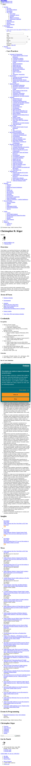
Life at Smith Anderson (12, 214)
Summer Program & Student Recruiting (16, 215)
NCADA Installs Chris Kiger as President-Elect (15, 633)
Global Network (10, 21)
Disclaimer (6, 757)
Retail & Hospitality (11, 198)
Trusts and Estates (17, 124)
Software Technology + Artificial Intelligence (17, 199)
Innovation (9, 20)
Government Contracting (18, 156)
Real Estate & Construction (13, 196)
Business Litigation (17, 100)
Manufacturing (10, 192)
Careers (5, 211)
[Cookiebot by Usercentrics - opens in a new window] (22, 366)
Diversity (12, 16)
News (8, 204)
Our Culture (9, 12)
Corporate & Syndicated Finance (20, 77)
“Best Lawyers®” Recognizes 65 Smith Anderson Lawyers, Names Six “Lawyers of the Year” (15, 666)
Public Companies (17, 71)
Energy (8, 188)
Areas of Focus (6, 295)
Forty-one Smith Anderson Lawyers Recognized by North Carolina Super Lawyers (16, 693)
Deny (15, 399)
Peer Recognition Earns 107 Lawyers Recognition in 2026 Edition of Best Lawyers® (16, 565)
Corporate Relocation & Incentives (21, 147)
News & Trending (8, 200)
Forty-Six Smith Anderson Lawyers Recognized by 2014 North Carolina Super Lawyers (16, 687)
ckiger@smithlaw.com (9, 242)
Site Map (6, 756)
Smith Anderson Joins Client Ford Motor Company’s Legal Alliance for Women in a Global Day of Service (16, 656)
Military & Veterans (14, 17)
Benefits (9, 218)
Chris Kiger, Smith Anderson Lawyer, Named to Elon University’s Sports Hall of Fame (16, 706)
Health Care (9, 190)
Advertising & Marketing (19, 85)
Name (8, 33)
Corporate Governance (18, 59)
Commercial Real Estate (18, 133)
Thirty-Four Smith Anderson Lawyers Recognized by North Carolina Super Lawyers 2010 (16, 702)
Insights (4, 516)
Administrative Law (17, 98)
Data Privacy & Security (18, 86)
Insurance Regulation (18, 67)
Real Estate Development (16, 132)
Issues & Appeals (17, 109)
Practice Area (10, 38)
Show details (22, 390)
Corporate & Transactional (16, 54)
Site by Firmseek (8, 761)
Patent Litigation (16, 92)
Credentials (5, 318)
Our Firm (6, 7)
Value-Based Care (17, 170)
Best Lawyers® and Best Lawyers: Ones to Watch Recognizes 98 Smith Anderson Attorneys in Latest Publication (16, 626)
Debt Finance (13, 75)
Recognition (9, 11)
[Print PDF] (4, 238)
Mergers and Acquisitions (19, 69)
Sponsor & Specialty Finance (19, 79)
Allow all (15, 394)
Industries (6, 183)
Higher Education (17, 66)
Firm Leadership (10, 24)
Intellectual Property (14, 83)
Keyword (9, 43)
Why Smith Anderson (12, 9)
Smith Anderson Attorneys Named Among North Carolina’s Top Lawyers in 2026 (15, 558)
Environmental (16, 105)
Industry (9, 40)
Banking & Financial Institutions (14, 187)
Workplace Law (13, 171)
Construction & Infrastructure (20, 101)
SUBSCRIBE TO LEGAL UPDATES (10, 753)
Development (10, 216)
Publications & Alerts (12, 206)
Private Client (13, 125)
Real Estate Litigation (18, 118)
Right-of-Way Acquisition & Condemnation (19, 142)
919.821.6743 (8, 243)
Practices (6, 46)
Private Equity (16, 70)
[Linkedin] (4, 742)
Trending (9, 203)
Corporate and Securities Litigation (21, 102)
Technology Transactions (19, 74)
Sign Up (9, 209)
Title (8, 35)
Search (8, 45)
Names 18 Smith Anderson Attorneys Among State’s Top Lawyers (16, 600)
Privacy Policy (7, 759)
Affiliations (6, 730)
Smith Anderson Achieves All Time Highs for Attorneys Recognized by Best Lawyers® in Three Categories (17, 607)
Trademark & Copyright (18, 94)
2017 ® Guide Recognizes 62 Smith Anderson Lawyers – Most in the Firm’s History (17, 676)
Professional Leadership (15, 19)
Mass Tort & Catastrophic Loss (20, 110)
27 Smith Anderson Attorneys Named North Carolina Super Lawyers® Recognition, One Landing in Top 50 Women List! (17, 593)
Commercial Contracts (18, 58)
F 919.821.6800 (7, 751)
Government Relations (18, 157)
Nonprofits (9, 194)
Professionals (7, 25)
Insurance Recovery (17, 106)
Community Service (14, 15)
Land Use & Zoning (17, 137)
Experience (6, 731)
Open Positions (10, 219)
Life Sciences (10, 191)
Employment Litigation (18, 104)
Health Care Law (17, 65)
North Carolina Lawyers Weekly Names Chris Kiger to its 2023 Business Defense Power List (17, 619)
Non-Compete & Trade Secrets (20, 90)
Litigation (12, 97)
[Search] (1, 4)
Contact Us (6, 222)
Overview (4, 247)
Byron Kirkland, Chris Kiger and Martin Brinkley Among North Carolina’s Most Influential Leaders (15, 585)
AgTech (8, 186)
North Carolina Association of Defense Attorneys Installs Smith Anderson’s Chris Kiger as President (15, 613)
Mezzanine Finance (17, 78)
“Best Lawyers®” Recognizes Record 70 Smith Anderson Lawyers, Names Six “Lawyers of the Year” (16, 660)
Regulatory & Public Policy (16, 144)
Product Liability (17, 117)
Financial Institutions (17, 63)
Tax (13, 73)
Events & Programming (12, 207)
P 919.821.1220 (7, 749)
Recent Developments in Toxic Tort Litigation (14, 714)
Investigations (16, 108)
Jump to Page (4, 0)
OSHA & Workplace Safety (19, 139)
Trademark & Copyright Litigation (21, 96)
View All (13, 45)
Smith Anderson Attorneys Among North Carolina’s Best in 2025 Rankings (16, 572)
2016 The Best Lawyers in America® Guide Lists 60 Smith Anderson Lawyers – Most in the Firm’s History (16, 682)
